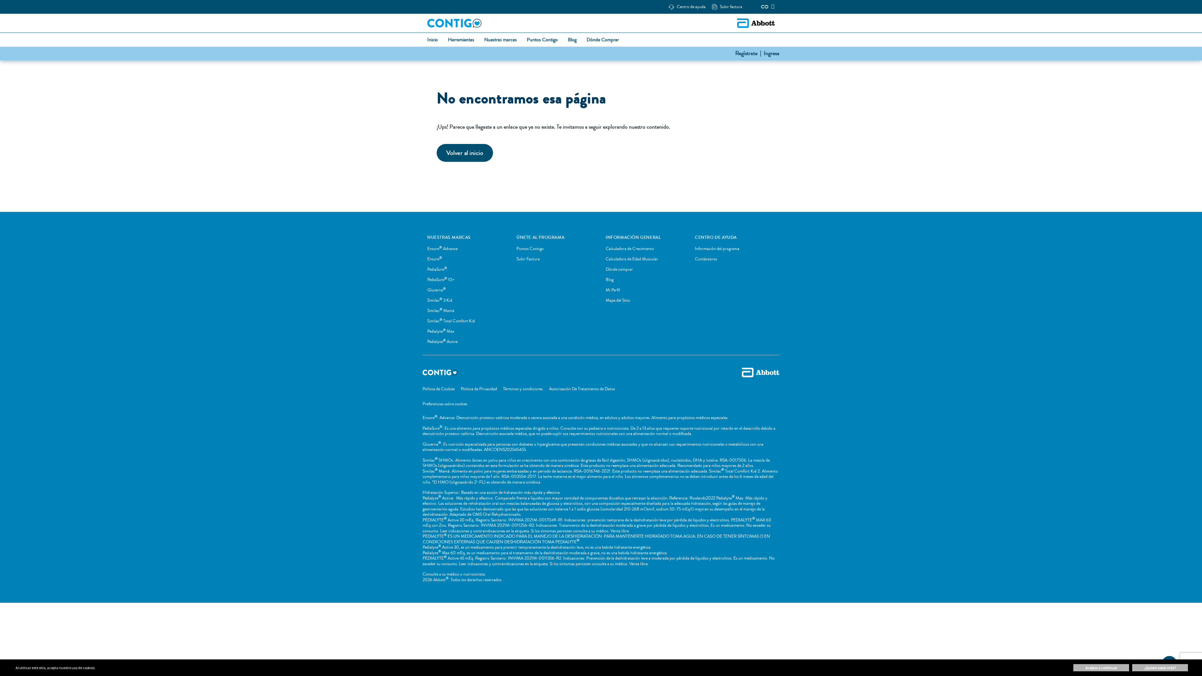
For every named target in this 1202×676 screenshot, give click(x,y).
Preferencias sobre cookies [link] (445, 404)
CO (764, 7)
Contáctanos (706, 259)
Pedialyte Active (442, 342)
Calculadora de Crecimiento (630, 249)
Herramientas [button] (461, 40)
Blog (610, 280)
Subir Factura (528, 259)
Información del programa (717, 249)
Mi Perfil (613, 290)
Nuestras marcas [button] (500, 40)
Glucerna (436, 290)
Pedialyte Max (440, 331)
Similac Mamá (440, 311)
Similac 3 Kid (439, 300)
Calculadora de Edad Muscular (632, 259)
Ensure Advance (442, 249)
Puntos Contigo (530, 249)
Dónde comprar (619, 269)
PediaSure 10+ (441, 280)
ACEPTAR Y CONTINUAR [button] (1101, 667)
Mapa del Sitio (618, 300)
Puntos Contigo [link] (542, 40)
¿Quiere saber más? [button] (1160, 667)
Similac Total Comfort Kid (451, 321)
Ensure (434, 259)
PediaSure (437, 269)
